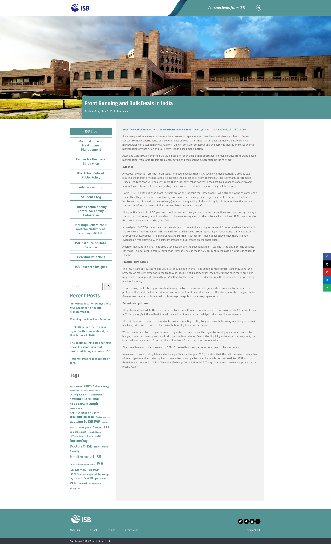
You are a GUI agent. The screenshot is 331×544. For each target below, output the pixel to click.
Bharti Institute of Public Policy (91, 175)
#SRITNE (89, 386)
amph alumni (76, 408)
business (74, 427)
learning (103, 474)
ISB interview (78, 469)
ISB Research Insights (91, 267)
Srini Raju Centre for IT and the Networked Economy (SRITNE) (91, 229)
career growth (85, 427)
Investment (122, 111)
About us (75, 530)
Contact (92, 530)
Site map (110, 530)
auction (105, 422)
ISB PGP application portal (83, 474)
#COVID (79, 386)
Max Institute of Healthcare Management (91, 145)
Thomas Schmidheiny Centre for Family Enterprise (91, 211)
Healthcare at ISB (85, 456)
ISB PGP (93, 469)
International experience (82, 464)
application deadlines (82, 416)
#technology (102, 386)
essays (97, 446)
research (83, 483)
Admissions (76, 398)
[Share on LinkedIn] (327, 280)
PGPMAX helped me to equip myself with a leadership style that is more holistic (89, 331)
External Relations (91, 257)
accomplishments (80, 394)
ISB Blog (91, 131)
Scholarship (95, 483)
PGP (73, 483)
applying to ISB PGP (85, 421)
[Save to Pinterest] (327, 272)
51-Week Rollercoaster (90, 390)
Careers (98, 427)
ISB (100, 463)
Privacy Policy (131, 530)
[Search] (108, 286)
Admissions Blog (91, 187)
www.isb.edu (254, 530)
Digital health (94, 436)
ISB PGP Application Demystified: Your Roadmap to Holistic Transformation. (90, 307)
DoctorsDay (79, 440)
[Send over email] (327, 287)
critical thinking (94, 432)
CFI (106, 426)
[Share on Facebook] (327, 256)
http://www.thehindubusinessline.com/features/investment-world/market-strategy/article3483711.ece (184, 129)
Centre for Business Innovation (91, 161)
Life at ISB (87, 478)
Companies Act (78, 432)
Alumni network (79, 403)
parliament (101, 478)
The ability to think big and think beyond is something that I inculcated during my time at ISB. (90, 347)
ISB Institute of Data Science (91, 245)
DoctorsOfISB (81, 446)
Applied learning (103, 417)
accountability (97, 395)
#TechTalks (75, 390)
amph (93, 403)
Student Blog (91, 197)
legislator (75, 478)
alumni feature (91, 398)
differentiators (78, 436)
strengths (75, 488)
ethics (105, 446)
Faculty (74, 451)
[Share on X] (327, 264)
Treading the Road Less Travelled (90, 319)
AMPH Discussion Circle (84, 412)
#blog (72, 386)
